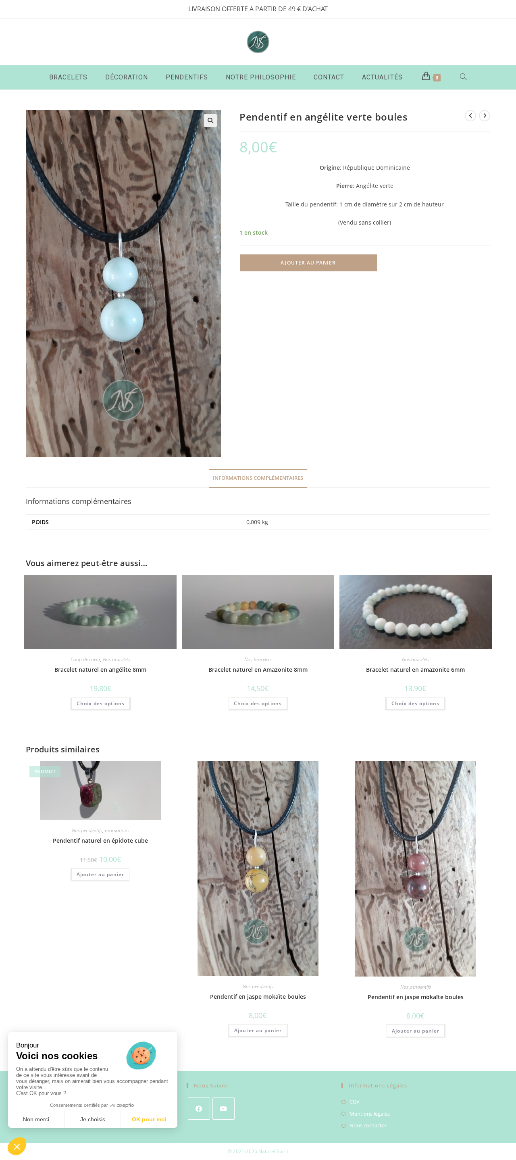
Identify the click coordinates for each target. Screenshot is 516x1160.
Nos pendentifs (87, 830)
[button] (210, 120)
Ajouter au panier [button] (100, 874)
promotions (117, 830)
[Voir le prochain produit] (484, 115)
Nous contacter (368, 1125)
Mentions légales (370, 1113)
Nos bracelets (116, 659)
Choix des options (101, 703)
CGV (355, 1101)
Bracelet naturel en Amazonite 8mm (258, 669)
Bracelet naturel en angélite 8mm (100, 669)
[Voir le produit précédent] (470, 115)
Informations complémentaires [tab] (258, 478)
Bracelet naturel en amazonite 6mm (415, 669)
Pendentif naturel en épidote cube (100, 840)
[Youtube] (223, 1109)
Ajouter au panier (308, 262)
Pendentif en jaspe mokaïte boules (258, 996)
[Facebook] (199, 1109)
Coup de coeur (85, 659)
